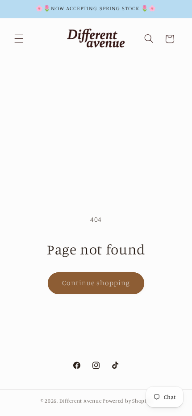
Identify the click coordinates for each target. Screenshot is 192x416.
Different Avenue (81, 401)
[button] (18, 39)
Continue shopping (96, 283)
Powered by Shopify (127, 401)
